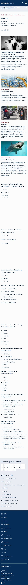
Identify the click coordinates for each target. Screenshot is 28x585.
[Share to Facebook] (5, 30)
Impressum (3, 570)
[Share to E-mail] (2, 30)
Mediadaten (3, 576)
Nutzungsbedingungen (6, 578)
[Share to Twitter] (8, 30)
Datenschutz (3, 571)
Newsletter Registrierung (6, 580)
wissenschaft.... (5, 102)
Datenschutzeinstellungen (6, 573)
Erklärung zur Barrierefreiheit (7, 575)
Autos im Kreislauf (11, 100)
